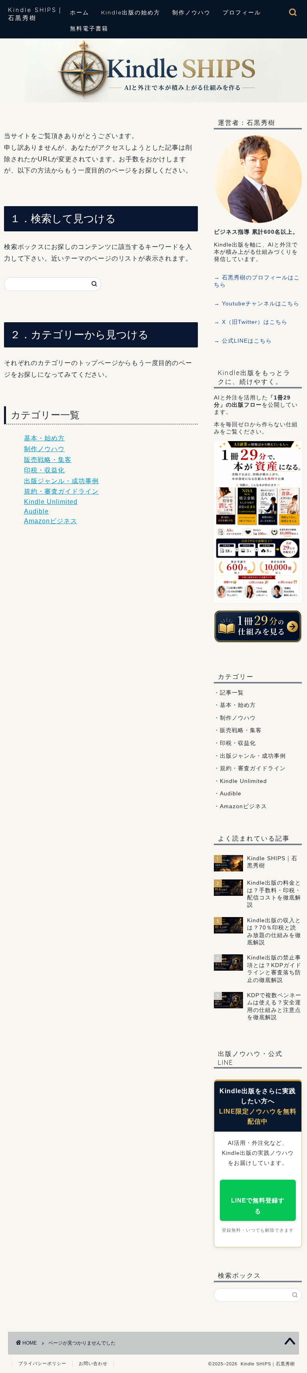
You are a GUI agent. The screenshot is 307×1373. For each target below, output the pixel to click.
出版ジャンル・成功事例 (61, 481)
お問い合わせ (93, 1363)
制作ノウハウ (191, 12)
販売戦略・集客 (48, 459)
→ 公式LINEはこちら (243, 341)
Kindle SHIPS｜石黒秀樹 (36, 14)
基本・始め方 (44, 438)
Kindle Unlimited (51, 501)
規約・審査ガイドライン (61, 491)
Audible (36, 511)
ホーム (79, 12)
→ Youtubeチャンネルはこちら (256, 304)
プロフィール (242, 12)
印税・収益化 (44, 470)
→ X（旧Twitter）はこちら (250, 322)
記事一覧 (232, 693)
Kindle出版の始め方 (130, 12)
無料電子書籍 (89, 28)
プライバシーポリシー (42, 1363)
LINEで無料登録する (258, 1205)
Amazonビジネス (50, 521)
